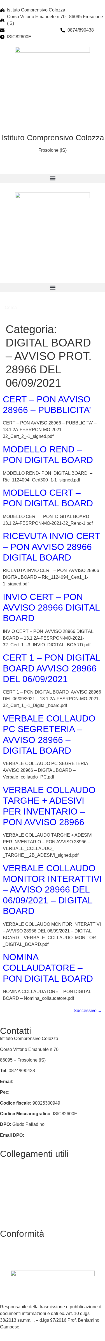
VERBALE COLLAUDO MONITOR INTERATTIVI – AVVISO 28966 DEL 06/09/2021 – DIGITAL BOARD (52, 889)
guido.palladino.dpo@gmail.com (57, 1135)
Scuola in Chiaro (16, 1215)
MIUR (5, 1193)
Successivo (88, 1010)
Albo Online (12, 1172)
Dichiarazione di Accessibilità (29, 1252)
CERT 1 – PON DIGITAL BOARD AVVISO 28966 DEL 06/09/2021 (51, 668)
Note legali (11, 1263)
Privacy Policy (14, 1241)
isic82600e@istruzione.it (31, 30)
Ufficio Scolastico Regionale (28, 1204)
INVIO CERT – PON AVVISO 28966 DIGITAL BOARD (51, 607)
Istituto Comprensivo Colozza (52, 137)
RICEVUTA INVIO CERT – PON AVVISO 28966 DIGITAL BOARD (51, 546)
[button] (52, 178)
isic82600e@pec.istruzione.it (39, 1092)
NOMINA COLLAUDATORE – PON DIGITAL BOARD (48, 968)
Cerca (11, 307)
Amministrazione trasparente (28, 1183)
